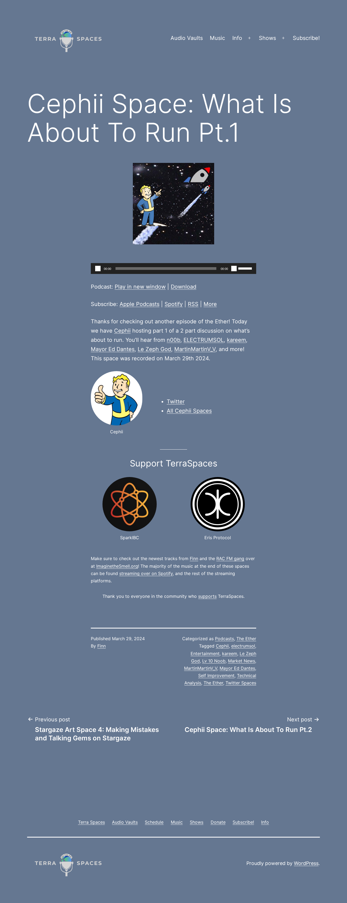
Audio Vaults (187, 38)
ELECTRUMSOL (204, 340)
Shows (267, 38)
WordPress (306, 863)
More (210, 304)
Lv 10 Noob (214, 661)
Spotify (174, 304)
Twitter (176, 401)
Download (183, 286)
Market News (241, 661)
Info (237, 38)
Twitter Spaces (241, 683)
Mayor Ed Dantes (112, 349)
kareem (236, 340)
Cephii (122, 330)
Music (217, 38)
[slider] (245, 268)
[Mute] (234, 268)
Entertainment (205, 653)
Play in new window (140, 286)
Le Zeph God (154, 349)
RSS (193, 304)
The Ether (246, 638)
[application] (173, 268)
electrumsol (243, 646)
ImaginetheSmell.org (117, 566)
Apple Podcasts (139, 304)
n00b (173, 340)
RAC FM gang (230, 558)
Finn (194, 558)
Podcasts (224, 638)
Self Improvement (216, 675)
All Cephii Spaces (189, 411)
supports (207, 596)
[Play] (98, 268)
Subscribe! (306, 38)
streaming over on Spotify (146, 573)
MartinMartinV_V (195, 349)
